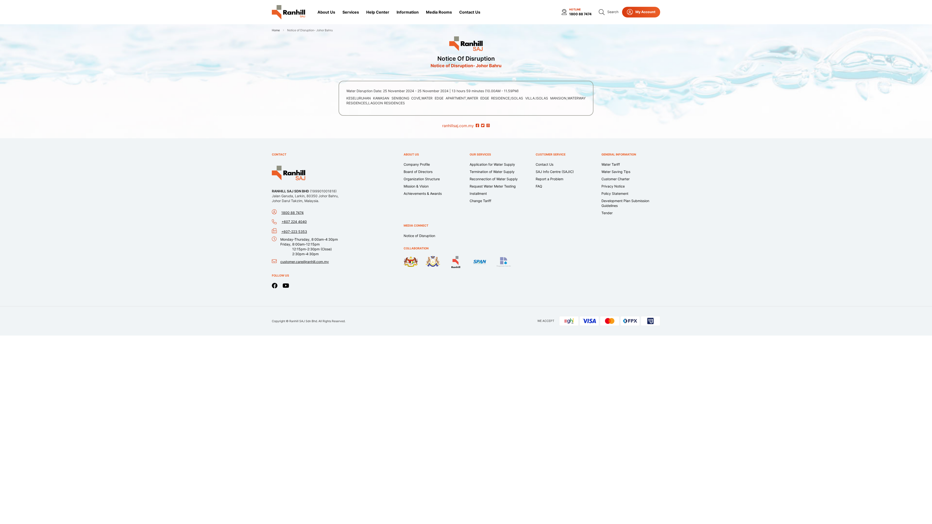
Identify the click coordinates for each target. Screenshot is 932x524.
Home (276, 30)
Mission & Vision (416, 186)
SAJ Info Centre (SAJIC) (555, 172)
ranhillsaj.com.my (458, 125)
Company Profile (417, 164)
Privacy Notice (613, 186)
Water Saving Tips (615, 172)
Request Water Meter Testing (493, 186)
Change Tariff (480, 201)
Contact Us (544, 164)
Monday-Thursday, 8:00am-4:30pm (309, 246)
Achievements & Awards (423, 193)
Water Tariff (610, 164)
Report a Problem (549, 179)
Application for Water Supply (492, 164)
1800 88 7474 (580, 14)
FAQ (539, 186)
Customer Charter (615, 179)
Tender (607, 213)
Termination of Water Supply (492, 172)
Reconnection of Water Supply (494, 179)
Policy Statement (614, 193)
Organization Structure (422, 179)
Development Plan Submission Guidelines (625, 203)
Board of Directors (418, 172)
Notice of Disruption (466, 58)
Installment (478, 193)
